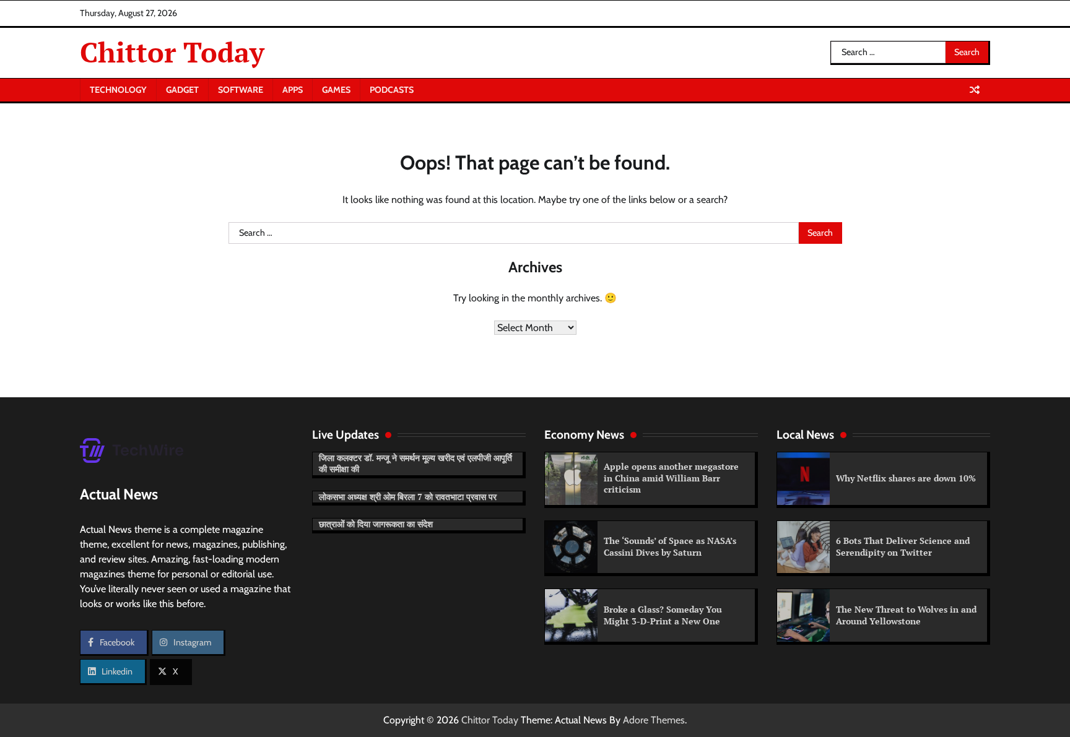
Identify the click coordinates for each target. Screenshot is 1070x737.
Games (336, 89)
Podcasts (392, 89)
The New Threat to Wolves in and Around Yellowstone (906, 615)
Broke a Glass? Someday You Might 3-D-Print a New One (663, 615)
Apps (292, 89)
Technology (118, 89)
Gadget (182, 89)
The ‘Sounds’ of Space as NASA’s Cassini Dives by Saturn (670, 546)
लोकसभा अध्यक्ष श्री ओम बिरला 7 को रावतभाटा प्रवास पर (408, 496)
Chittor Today (172, 52)
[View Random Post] (974, 89)
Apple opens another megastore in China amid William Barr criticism (671, 477)
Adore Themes (654, 720)
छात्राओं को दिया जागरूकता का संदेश (376, 524)
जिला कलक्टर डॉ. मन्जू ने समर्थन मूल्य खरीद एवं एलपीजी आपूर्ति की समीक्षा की (415, 463)
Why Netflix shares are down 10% (906, 478)
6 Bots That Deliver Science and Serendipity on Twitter (903, 546)
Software (240, 89)
